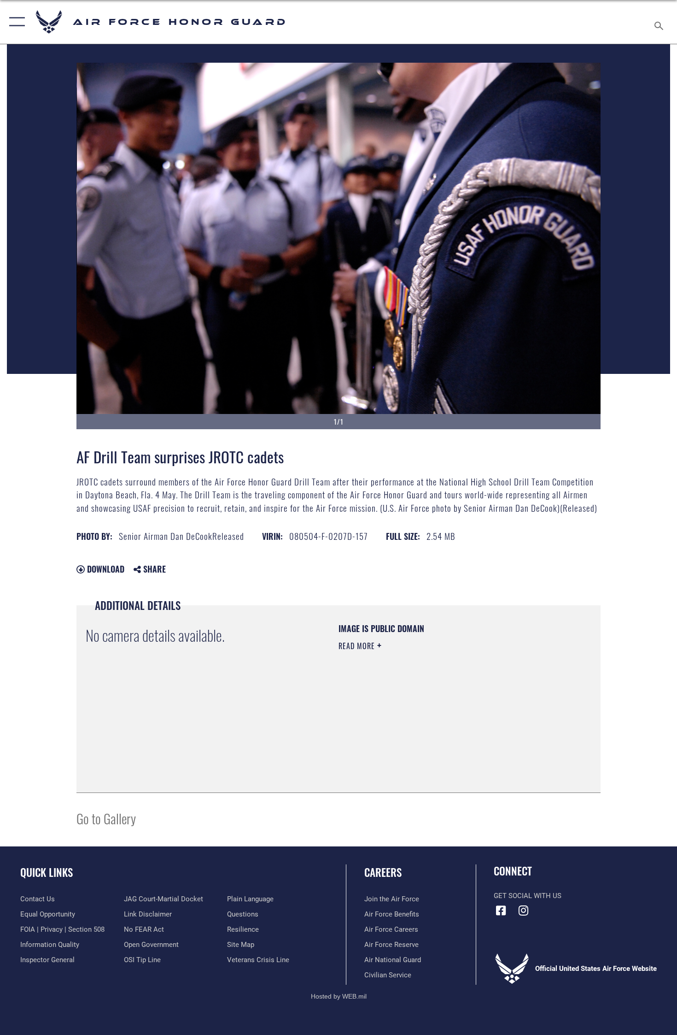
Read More (357, 645)
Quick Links (46, 872)
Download (104, 569)
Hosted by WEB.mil (339, 996)
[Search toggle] (660, 22)
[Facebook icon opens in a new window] (501, 910)
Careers (383, 872)
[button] (15, 22)
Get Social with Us (527, 896)
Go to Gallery (106, 818)
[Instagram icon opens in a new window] (524, 910)
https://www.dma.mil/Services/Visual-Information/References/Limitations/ (446, 717)
